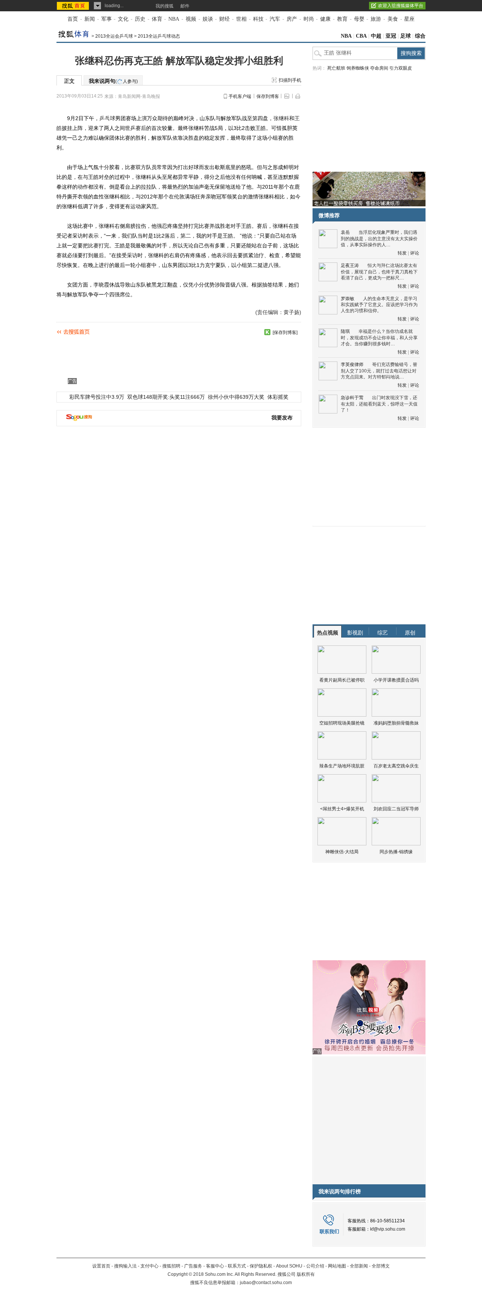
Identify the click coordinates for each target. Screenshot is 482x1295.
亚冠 (391, 36)
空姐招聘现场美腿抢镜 (342, 723)
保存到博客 (267, 96)
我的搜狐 (165, 6)
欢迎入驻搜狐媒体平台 (400, 5)
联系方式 (237, 1266)
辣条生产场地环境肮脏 (342, 766)
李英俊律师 (352, 364)
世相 (241, 19)
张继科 (281, 118)
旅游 (376, 19)
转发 (402, 253)
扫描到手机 (290, 80)
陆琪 (345, 331)
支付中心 (149, 1266)
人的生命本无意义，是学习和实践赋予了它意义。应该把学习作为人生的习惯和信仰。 (379, 305)
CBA (361, 36)
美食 (392, 19)
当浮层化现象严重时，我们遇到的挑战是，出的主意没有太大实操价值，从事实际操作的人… (379, 238)
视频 (191, 19)
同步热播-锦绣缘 (396, 851)
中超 (376, 36)
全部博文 (381, 1266)
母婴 (359, 19)
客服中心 (215, 1266)
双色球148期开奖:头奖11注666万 (166, 397)
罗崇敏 (347, 298)
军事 (106, 19)
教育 (342, 19)
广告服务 (193, 1266)
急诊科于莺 (352, 397)
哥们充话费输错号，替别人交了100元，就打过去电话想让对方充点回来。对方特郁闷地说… (379, 371)
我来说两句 (113, 81)
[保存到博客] (285, 332)
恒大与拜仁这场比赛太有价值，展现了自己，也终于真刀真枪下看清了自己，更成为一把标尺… (379, 272)
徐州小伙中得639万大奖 (236, 397)
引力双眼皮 (400, 68)
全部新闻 (359, 1266)
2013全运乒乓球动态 (159, 36)
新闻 (89, 19)
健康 (325, 19)
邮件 (184, 6)
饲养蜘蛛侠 (357, 68)
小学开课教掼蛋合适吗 (396, 680)
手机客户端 (240, 96)
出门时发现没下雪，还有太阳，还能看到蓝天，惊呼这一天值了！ (379, 404)
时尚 (309, 19)
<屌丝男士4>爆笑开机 (342, 808)
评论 (414, 253)
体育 (157, 19)
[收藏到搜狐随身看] (267, 332)
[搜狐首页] (73, 5)
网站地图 (337, 1266)
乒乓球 (107, 118)
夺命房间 (379, 68)
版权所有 (306, 1274)
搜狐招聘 (171, 1266)
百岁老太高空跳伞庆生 (396, 766)
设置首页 (101, 1266)
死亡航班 (336, 68)
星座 (409, 19)
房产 (292, 19)
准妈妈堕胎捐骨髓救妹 (396, 723)
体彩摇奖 (277, 397)
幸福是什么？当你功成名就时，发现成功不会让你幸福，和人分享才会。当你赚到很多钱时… (379, 337)
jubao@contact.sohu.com (266, 1282)
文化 (123, 19)
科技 (258, 19)
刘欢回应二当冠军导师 (396, 808)
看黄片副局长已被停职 (342, 680)
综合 (420, 36)
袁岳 (345, 232)
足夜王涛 (350, 265)
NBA (173, 19)
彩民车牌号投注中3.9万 (96, 397)
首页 (72, 19)
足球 (405, 36)
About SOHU (289, 1266)
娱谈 (208, 19)
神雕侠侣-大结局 (341, 851)
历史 (140, 19)
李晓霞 (101, 285)
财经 (224, 19)
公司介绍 (315, 1266)
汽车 (275, 19)
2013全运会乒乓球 (114, 36)
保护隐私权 (261, 1266)
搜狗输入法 (125, 1266)
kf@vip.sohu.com (387, 1229)
